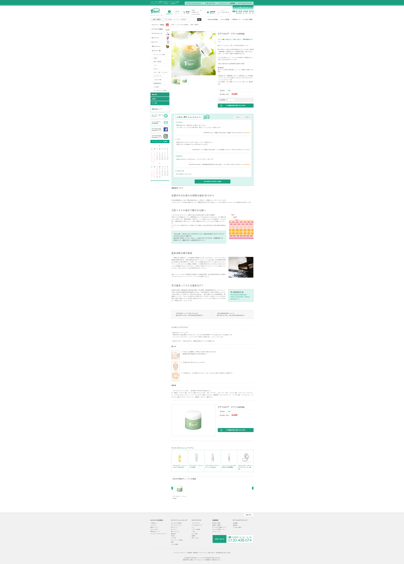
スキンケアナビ (196, 523)
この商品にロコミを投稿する (242, 117)
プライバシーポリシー (180, 552)
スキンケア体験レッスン (218, 529)
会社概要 (235, 523)
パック (155, 65)
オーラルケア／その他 (160, 90)
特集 (172, 542)
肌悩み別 (173, 533)
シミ (193, 527)
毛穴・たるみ (195, 538)
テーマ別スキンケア (197, 525)
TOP (172, 24)
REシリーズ (174, 527)
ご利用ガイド (153, 523)
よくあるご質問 (237, 527)
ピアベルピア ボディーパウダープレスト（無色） (245, 467)
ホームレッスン (216, 531)
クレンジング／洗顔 (159, 54)
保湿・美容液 (157, 61)
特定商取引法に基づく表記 (223, 552)
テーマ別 (173, 538)
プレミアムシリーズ (176, 525)
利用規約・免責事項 (192, 552)
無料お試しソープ (155, 531)
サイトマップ (202, 552)
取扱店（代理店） (217, 525)
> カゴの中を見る (196, 14)
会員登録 (177, 11)
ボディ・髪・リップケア (160, 72)
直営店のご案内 (216, 523)
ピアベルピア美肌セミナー (219, 527)
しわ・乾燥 (194, 533)
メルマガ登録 (174, 544)
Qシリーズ (174, 529)
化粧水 (155, 58)
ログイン (177, 13)
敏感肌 (193, 535)
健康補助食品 (157, 83)
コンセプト (153, 525)
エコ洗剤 (156, 87)
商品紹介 (235, 525)
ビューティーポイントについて (158, 533)
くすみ (193, 531)
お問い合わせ (211, 552)
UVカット (156, 69)
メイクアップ (157, 76)
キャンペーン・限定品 (177, 540)
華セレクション (175, 531)
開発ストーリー (154, 527)
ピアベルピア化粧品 (182, 24)
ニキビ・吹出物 (196, 529)
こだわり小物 (157, 79)
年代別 (173, 535)
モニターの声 (153, 529)
